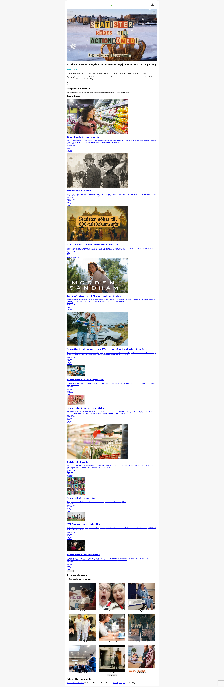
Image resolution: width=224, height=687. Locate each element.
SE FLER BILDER (112, 675)
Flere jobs (70, 571)
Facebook (70, 683)
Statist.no (75, 683)
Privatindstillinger (131, 683)
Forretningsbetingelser (119, 683)
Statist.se (81, 683)
